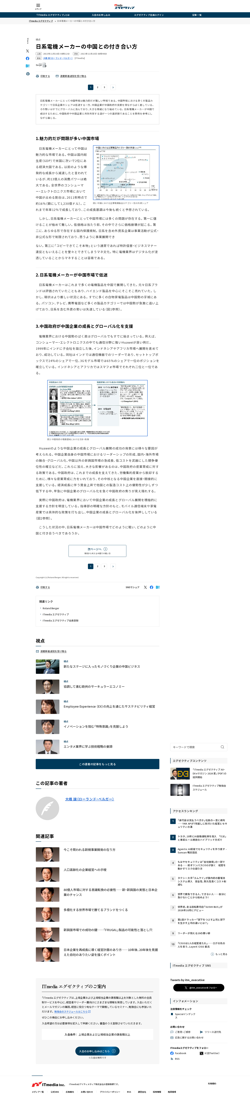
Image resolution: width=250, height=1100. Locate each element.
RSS (129, 1091)
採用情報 (157, 1091)
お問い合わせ (87, 1091)
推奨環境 (172, 1091)
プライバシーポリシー (110, 1091)
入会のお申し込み (101, 14)
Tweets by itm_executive (187, 980)
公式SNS (55, 1091)
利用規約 (212, 1083)
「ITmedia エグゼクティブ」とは (53, 14)
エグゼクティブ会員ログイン (149, 14)
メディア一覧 (38, 1091)
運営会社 (142, 1091)
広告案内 (70, 1091)
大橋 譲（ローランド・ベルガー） (89, 799)
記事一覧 (197, 14)
